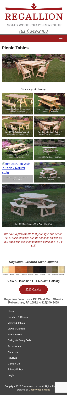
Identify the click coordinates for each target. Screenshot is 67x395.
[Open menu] (61, 38)
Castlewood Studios (39, 389)
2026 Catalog (33, 289)
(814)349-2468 (33, 31)
